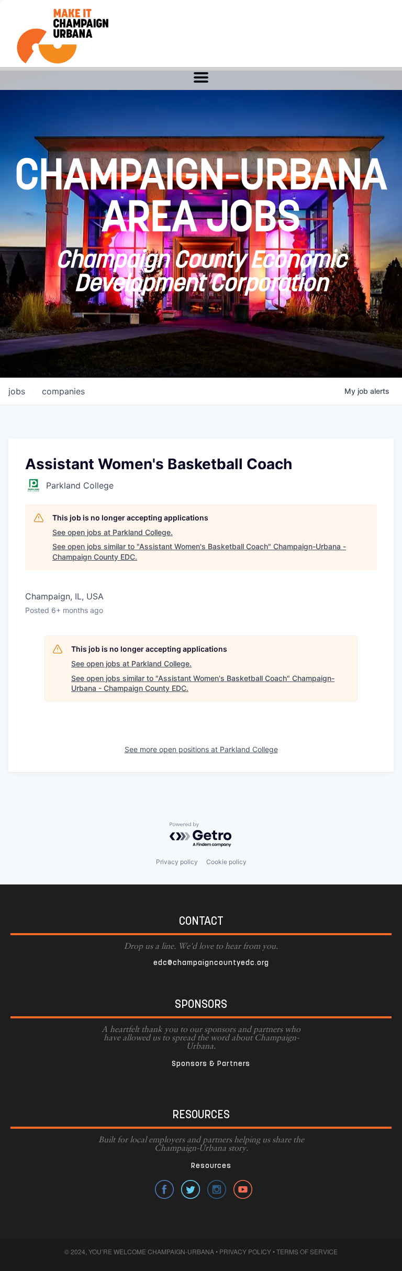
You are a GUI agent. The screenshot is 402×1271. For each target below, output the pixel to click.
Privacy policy (177, 862)
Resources (211, 1166)
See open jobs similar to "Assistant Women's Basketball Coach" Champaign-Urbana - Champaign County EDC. (199, 551)
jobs (16, 391)
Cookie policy (226, 862)
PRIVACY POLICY (245, 1251)
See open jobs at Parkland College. (112, 532)
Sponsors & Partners (211, 1064)
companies (63, 391)
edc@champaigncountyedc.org (211, 963)
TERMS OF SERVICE (307, 1251)
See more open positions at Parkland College (201, 749)
